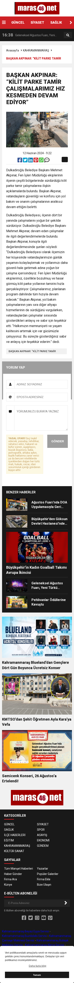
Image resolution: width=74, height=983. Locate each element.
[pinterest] (36, 161)
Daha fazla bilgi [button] (37, 965)
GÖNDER (57, 441)
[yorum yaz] (47, 161)
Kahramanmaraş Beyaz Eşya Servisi (25, 931)
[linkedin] (31, 161)
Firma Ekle (43, 879)
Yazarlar (42, 868)
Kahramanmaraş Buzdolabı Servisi (24, 936)
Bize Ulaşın (44, 884)
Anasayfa (12, 50)
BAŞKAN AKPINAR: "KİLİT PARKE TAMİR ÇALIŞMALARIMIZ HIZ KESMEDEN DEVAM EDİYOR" (34, 352)
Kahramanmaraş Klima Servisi (44, 945)
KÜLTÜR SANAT (14, 851)
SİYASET (37, 22)
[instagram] (37, 918)
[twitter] (25, 161)
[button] (71, 22)
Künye (8, 884)
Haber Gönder (13, 874)
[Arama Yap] (67, 35)
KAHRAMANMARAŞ (36, 50)
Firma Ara (10, 879)
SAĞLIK (56, 22)
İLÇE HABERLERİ (14, 835)
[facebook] (20, 161)
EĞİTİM (9, 840)
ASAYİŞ (42, 835)
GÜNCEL (17, 22)
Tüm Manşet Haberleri (18, 868)
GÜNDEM (43, 845)
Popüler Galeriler (47, 874)
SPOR (41, 829)
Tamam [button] (37, 975)
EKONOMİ (43, 840)
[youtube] (44, 918)
